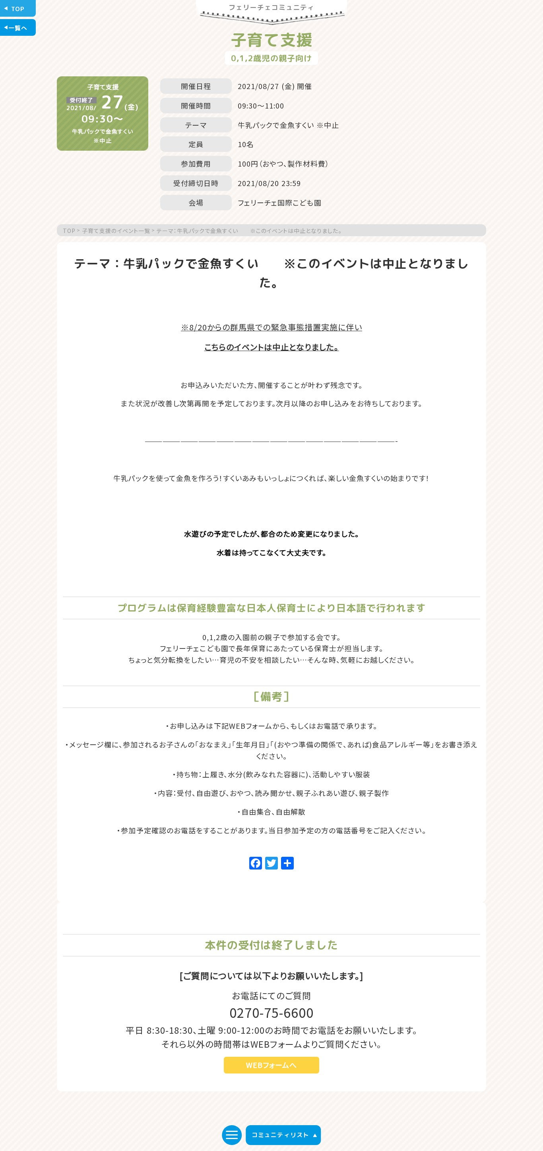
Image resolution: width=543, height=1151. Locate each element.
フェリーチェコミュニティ (272, 8)
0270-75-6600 (271, 1012)
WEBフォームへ (271, 1065)
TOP (69, 231)
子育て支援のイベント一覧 (116, 231)
